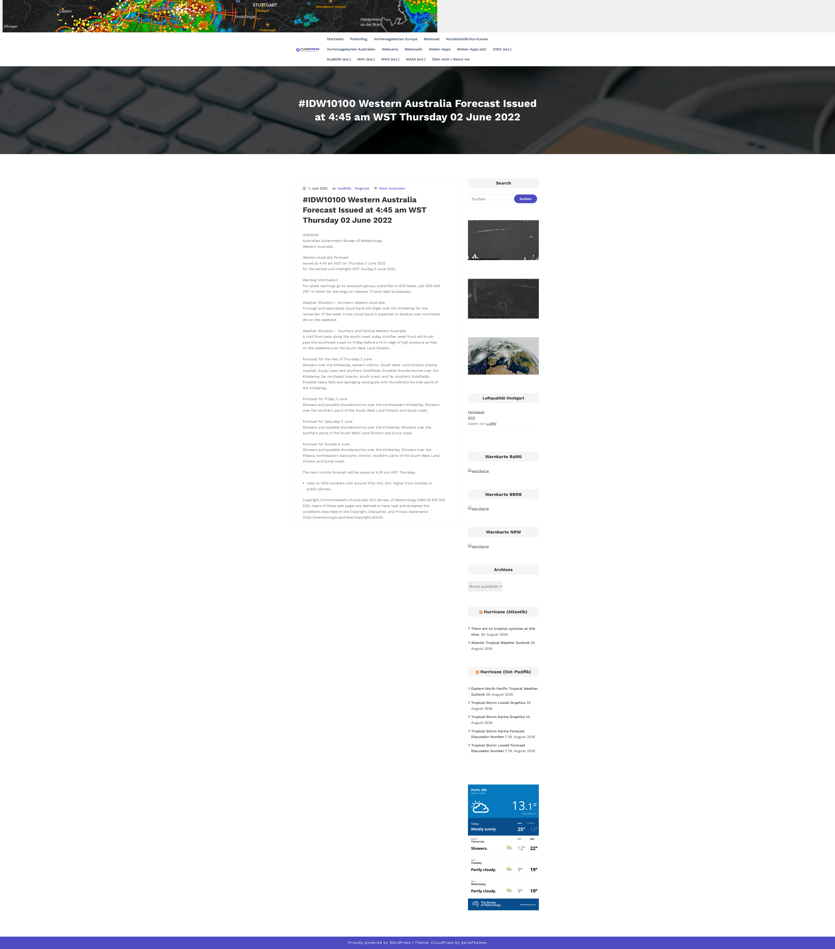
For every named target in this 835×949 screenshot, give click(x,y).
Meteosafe (413, 49)
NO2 (471, 418)
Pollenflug (358, 39)
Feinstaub (476, 412)
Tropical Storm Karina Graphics (498, 717)
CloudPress (442, 943)
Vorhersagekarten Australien (351, 49)
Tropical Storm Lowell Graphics (498, 703)
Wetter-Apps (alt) (471, 49)
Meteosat (432, 39)
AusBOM (344, 188)
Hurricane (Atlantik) (505, 611)
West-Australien (392, 188)
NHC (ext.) (366, 59)
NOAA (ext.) (416, 59)
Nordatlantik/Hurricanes (467, 39)
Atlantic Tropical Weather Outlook (500, 643)
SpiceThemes (474, 943)
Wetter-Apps (439, 49)
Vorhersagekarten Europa (395, 39)
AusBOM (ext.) (339, 59)
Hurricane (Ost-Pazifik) (505, 671)
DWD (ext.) (502, 49)
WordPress (400, 943)
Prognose (362, 188)
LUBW (491, 424)
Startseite (335, 39)
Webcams (390, 49)
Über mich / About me (451, 59)
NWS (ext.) (390, 59)
